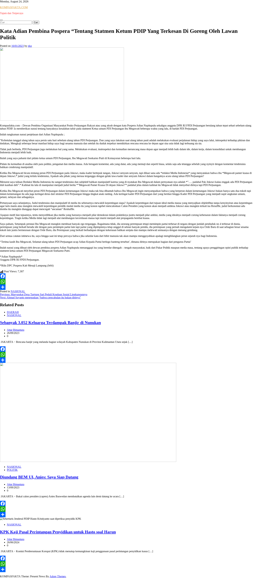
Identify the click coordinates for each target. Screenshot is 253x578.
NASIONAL (18, 291)
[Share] (126, 287)
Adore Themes (58, 576)
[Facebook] (126, 276)
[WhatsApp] (126, 281)
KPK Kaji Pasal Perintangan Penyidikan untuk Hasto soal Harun (58, 532)
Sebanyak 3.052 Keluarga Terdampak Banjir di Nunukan (50, 322)
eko (30, 45)
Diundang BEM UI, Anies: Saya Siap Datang (39, 477)
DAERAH (13, 312)
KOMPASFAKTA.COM (14, 7)
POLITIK (12, 469)
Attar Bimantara (15, 329)
